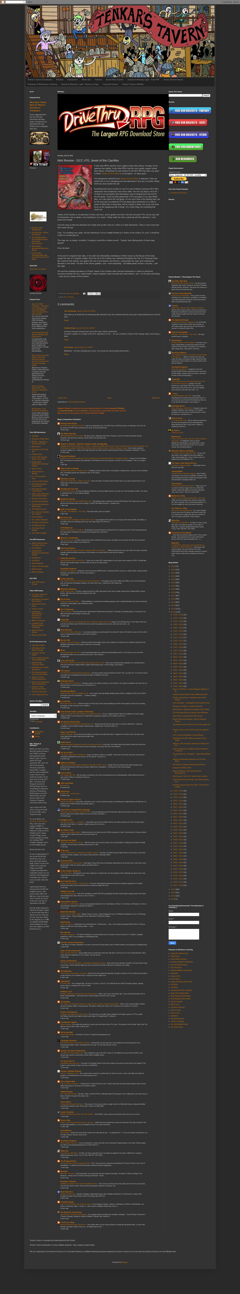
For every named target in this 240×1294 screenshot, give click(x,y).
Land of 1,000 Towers (40, 481)
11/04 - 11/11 (178, 641)
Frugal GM (64, 620)
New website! (65, 1132)
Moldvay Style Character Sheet (38, 664)
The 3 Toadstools (67, 609)
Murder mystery (66, 611)
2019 (173, 589)
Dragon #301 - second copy (70, 793)
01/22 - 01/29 (178, 876)
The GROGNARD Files (179, 1024)
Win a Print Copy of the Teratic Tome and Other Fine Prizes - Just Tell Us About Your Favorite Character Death (40, 360)
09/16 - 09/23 (178, 664)
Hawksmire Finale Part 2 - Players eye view (75, 481)
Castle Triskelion (67, 1112)
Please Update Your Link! (69, 1143)
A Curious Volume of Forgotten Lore (39, 595)
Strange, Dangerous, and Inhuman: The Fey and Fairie (79, 994)
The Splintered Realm (180, 320)
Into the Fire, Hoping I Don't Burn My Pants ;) (189, 765)
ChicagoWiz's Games (68, 902)
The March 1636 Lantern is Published (73, 755)
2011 (173, 889)
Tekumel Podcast (177, 1019)
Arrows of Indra (37, 609)
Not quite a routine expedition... (182, 465)
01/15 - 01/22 (178, 879)
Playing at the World (68, 840)
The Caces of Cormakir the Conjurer (40, 513)
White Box (64, 1151)
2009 (173, 896)
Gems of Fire (36, 469)
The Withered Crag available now (71, 1053)
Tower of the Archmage (69, 468)
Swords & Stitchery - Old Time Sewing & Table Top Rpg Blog (83, 444)
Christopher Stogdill (39, 733)
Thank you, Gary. (178, 432)
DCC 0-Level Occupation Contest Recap (188, 735)
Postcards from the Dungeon (181, 990)
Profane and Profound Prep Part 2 (72, 1104)
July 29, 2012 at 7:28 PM (83, 347)
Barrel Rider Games (114, 79)
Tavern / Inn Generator (40, 566)
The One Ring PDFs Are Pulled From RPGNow (190, 713)
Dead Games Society (179, 959)
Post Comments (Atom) (76, 402)
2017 (173, 596)
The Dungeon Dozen (68, 1161)
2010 (173, 893)
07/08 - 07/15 (178, 797)
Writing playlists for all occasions (71, 863)
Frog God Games (110, 84)
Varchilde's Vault (66, 830)
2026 (173, 566)
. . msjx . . (175, 394)
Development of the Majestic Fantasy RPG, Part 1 (77, 520)
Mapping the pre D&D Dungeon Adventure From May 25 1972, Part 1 (83, 765)
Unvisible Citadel (67, 1202)
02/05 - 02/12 (178, 869)
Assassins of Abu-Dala (40, 439)
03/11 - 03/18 (178, 853)
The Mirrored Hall (38, 525)
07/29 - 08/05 (178, 686)
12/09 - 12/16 (178, 624)
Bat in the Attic (66, 518)
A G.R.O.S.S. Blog (67, 1222)
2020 (173, 586)
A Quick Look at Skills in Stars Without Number (190, 694)
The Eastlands (37, 517)
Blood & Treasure (38, 621)
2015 (173, 602)
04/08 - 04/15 (178, 840)
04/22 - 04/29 (178, 833)
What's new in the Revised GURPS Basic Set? (76, 501)
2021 (173, 583)
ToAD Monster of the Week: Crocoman (73, 973)
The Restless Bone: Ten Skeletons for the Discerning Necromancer (40, 240)
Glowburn (174, 973)
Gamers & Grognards (68, 1012)
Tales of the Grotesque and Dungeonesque (40, 495)
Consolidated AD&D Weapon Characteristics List (76, 724)
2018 (173, 592)
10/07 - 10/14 (178, 654)
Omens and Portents (68, 961)
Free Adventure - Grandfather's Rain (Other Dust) (191, 703)
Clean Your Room (66, 924)
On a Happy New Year (68, 775)
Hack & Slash (65, 773)
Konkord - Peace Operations (70, 642)
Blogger (125, 1262)
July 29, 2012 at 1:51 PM (86, 311)
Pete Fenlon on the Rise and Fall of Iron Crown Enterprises (80, 581)
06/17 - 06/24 (178, 807)
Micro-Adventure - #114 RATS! (70, 683)
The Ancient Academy (40, 501)
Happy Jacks (175, 976)
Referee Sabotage (66, 734)
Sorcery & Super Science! (70, 799)
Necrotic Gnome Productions (71, 943)
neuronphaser (66, 1130)
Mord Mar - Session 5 (67, 1173)
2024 (173, 573)
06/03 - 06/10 (178, 814)
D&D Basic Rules (38, 645)
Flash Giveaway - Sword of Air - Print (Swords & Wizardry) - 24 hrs (40, 389)
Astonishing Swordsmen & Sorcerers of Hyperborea (37, 615)
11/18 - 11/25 (178, 634)
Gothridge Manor (67, 681)
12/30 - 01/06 (178, 615)
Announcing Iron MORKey (181, 295)
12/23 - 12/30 (178, 618)
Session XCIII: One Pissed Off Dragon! (73, 1214)
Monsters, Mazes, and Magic (183, 451)
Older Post (156, 398)
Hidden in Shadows (67, 763)
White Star (86, 79)
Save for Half (175, 1010)
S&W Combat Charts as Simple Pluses (39, 544)
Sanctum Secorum (178, 1007)
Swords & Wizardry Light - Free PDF (143, 79)
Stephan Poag (69, 328)
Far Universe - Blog (179, 508)
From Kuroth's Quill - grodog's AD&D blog (76, 712)
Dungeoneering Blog (67, 1034)
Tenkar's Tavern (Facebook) (40, 79)
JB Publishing (65, 971)
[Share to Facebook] (96, 293)
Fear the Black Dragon (179, 965)
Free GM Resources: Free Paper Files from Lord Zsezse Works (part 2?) (85, 622)
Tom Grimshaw (70, 311)
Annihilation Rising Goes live (70, 1063)
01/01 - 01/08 (178, 885)
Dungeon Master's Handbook (182, 962)
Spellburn (174, 1016)
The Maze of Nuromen (40, 522)
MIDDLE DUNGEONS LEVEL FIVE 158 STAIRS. (77, 1114)
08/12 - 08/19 (178, 680)
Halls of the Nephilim (68, 509)
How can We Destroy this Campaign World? (75, 1163)
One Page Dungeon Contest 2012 (39, 490)
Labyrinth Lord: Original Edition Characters (37, 625)
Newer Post (62, 398)
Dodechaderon (37, 563)
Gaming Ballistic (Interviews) (181, 970)
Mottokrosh (176, 437)
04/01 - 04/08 (178, 843)
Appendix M (65, 981)
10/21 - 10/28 (178, 647)
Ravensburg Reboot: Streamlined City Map (75, 1043)
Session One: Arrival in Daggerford (183, 322)
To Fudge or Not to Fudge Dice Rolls (184, 453)
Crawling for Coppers (68, 1022)
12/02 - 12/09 (178, 628)
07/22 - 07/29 (178, 791)
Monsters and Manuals (69, 538)
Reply (66, 320)
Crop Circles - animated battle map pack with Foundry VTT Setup (40, 256)
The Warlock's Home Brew (70, 1212)
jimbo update (64, 785)
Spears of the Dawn (39, 635)
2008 (173, 899)
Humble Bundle (67, 411)
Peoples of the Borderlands (37, 229)
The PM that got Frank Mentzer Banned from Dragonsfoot (40, 335)
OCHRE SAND (65, 983)
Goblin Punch (65, 742)
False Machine (66, 630)
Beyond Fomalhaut (67, 456)
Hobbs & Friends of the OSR (181, 982)
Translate (38, 722)
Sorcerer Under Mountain (182, 293)
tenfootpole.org (66, 528)
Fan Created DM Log (40, 695)
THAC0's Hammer (177, 1021)
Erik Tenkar (68, 347)
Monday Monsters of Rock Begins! (183, 342)
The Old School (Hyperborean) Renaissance (75, 673)
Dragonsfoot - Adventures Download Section (40, 464)
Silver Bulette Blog (67, 1082)
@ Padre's (176, 430)
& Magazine (36, 558)
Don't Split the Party (68, 881)
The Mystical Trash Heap (70, 722)
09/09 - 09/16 (178, 667)
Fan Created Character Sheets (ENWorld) (40, 659)
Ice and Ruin (65, 701)
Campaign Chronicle (68, 1041)
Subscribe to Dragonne (68, 571)
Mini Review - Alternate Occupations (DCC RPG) (191, 709)
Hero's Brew (175, 979)
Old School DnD (66, 1032)
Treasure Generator (39, 692)
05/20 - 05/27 (178, 820)
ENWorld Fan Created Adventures (40, 668)
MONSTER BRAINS (68, 912)
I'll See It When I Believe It (70, 871)
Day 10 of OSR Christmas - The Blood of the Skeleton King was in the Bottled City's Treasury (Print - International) (40, 309)
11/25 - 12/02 (178, 631)
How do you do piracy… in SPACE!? (72, 822)
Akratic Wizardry (67, 579)
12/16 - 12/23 (178, 621)
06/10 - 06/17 (178, 810)
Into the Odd (65, 640)
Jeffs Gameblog (66, 783)
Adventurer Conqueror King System (40, 600)
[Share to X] (94, 293)
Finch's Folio (65, 1120)
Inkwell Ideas (177, 340)
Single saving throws (67, 591)
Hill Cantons (65, 671)
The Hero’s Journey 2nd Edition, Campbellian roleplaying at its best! (83, 963)
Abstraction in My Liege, (68, 703)
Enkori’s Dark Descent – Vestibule (72, 530)
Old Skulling (65, 1002)
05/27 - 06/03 (178, 817)
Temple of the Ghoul (39, 499)
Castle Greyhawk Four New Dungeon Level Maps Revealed (80, 714)
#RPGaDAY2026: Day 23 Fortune (71, 436)
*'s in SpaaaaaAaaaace (68, 893)
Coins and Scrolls (67, 661)
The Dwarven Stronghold (181, 533)
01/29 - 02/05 (178, 872)
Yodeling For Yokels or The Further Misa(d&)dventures (79, 1183)
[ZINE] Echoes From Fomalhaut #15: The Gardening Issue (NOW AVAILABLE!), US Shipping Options (94, 458)
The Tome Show (177, 1027)
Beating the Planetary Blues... (70, 601)
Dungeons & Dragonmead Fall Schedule (74, 1014)
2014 (173, 605)
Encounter (36, 561)
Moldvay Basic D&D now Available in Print (74, 693)
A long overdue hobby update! (70, 832)
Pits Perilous (65, 599)
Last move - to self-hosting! (69, 904)
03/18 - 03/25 (178, 849)
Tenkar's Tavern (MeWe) (133, 84)
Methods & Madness (68, 589)
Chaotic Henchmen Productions (73, 1051)
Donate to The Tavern (179, 193)
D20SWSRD (36, 548)
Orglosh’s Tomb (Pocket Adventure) (39, 688)
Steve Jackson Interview (69, 953)
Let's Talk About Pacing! (68, 1094)
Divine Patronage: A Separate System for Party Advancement (81, 744)
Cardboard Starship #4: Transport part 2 (74, 470)
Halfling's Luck (66, 992)
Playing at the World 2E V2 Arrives (72, 842)
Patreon (98, 79)
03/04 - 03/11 (178, 856)
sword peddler (177, 471)
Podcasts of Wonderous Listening (42, 84)
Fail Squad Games (67, 1061)
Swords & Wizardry (38, 821)
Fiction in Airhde (65, 1024)
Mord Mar (64, 1171)
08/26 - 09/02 (178, 673)
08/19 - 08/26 (178, 677)
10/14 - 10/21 (178, 651)
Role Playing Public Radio (181, 996)
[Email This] (88, 293)
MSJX (62, 650)
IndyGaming (65, 922)
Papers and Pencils (68, 732)
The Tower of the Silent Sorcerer (184, 463)
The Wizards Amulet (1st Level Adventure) (40, 673)
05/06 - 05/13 (178, 827)
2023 (173, 576)
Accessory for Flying (67, 491)
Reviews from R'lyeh (68, 424)
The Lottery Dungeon (40, 520)
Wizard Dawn (37, 569)
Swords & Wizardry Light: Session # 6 (73, 1224)
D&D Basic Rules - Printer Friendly (39, 649)
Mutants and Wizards (67, 801)
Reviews (59, 79)
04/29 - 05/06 (178, 830)
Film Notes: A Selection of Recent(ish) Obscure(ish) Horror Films (82, 663)
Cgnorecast (175, 956)
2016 (173, 599)
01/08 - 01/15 (178, 882)
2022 (173, 579)
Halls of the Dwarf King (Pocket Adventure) (40, 683)
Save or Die (175, 1013)
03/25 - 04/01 (178, 846)
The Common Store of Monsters (71, 632)
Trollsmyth (64, 851)
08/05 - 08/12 (178, 683)
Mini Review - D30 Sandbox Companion (40, 410)
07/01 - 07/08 (178, 801)
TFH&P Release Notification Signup (184, 473)
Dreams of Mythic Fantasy (70, 1071)
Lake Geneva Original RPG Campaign (75, 810)
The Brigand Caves (39, 509)
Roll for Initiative (177, 1002)
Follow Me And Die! (67, 558)
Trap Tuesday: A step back (69, 1083)
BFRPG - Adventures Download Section (39, 443)
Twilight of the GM (67, 891)
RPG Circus (175, 1004)
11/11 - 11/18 (178, 638)
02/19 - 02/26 (178, 863)
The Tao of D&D (66, 753)
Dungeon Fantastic (67, 499)
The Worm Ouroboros (68, 934)
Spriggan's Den (66, 820)
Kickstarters (73, 79)
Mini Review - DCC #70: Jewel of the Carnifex (190, 776)
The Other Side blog (68, 434)
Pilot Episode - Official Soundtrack (40, 234)
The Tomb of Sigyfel (39, 533)
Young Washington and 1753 (70, 652)
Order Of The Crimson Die (70, 951)
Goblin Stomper (66, 1092)
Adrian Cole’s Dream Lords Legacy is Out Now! (188, 308)
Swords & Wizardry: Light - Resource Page (80, 84)
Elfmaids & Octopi (67, 479)
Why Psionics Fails (67, 540)
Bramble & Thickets (68, 1182)
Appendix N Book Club (179, 953)
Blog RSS (175, 543)
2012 (173, 612)
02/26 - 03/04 (178, 859)
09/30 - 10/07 (178, 657)
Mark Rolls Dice (66, 1192)
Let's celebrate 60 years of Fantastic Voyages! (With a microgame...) (83, 550)
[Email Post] (84, 293)
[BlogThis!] (91, 293)
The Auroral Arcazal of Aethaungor (40, 505)
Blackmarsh (36, 447)
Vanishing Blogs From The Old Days (72, 560)
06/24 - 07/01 (178, 804)
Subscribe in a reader (38, 269)
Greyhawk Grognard (68, 569)
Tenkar (37, 736)
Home (109, 398)
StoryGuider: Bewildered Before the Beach (40, 248)
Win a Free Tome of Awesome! (182, 510)
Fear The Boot (176, 968)
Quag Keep (64, 791)
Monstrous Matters (67, 548)
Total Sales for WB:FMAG (69, 1153)
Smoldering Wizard (67, 691)
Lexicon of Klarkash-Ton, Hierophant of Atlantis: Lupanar (79, 852)
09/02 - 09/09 (178, 670)
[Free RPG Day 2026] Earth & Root (72, 425)
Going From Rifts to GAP (182, 768)
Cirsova (175, 306)
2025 (173, 570)
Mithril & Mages (37, 572)
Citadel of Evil (37, 454)
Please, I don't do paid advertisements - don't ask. (77, 1122)
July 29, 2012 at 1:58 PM (85, 328)
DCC (65, 297)
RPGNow (120, 408)
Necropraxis (65, 932)
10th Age (35, 436)
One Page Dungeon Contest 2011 (39, 485)
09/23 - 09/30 (178, 660)
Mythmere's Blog (178, 496)
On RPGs (174, 985)
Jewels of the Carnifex (111, 174)
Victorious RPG (66, 861)
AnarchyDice (65, 1102)
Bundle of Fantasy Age (68, 1194)
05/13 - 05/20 (178, 823)
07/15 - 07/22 (178, 794)
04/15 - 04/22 (178, 836)
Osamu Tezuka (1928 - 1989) (70, 914)
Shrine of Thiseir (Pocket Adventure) (39, 678)
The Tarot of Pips (66, 873)
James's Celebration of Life (69, 1073)
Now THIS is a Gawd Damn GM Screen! (188, 716)
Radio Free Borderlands (180, 993)
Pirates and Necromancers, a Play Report (74, 883)
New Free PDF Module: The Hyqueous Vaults (76, 1204)
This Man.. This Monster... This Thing (73, 511)
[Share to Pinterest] (99, 293)
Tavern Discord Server (173, 79)
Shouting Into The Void (69, 489)
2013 (173, 609)
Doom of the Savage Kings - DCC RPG (39, 458)
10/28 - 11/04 (178, 644)
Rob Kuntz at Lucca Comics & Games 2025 (75, 812)
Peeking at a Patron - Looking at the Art (187, 706)
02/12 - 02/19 (178, 866)
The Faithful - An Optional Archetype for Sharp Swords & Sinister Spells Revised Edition (89, 1004)
